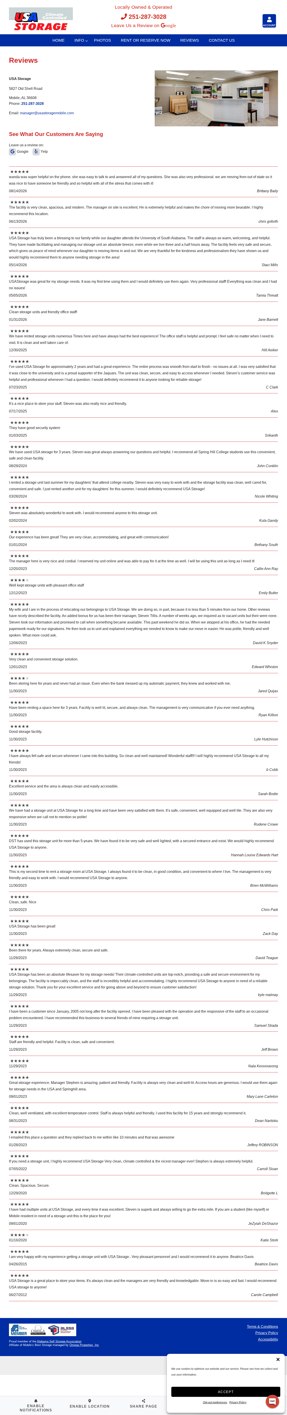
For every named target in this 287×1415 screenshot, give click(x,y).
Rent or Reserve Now (145, 40)
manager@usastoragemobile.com (47, 113)
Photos (102, 40)
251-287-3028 (147, 16)
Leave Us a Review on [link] (136, 25)
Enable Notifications (36, 1408)
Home (58, 40)
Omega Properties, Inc (84, 1345)
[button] (278, 1359)
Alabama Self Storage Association (59, 1341)
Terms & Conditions (262, 1327)
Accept (226, 1392)
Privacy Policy (266, 1333)
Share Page (143, 1406)
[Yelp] (36, 152)
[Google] (12, 152)
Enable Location (90, 1406)
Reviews (189, 40)
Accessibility (268, 1339)
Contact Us (222, 40)
